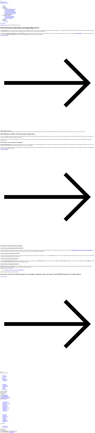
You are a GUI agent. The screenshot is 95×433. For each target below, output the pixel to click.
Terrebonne (5, 376)
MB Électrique (3, 25)
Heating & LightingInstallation (6, 408)
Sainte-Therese (5, 385)
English (4, 20)
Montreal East (5, 386)
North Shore (5, 389)
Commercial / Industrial (6, 15)
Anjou (4, 388)
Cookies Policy (5, 427)
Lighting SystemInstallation (5, 421)
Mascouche (5, 375)
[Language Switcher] (6, 20)
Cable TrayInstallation (4, 419)
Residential (5, 8)
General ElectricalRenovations (6, 402)
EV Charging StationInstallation (6, 404)
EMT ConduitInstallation (5, 417)
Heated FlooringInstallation (5, 410)
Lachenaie (4, 380)
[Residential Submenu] (7, 8)
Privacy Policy (5, 426)
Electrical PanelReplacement (5, 406)
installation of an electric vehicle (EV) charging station (82, 250)
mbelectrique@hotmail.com (5, 397)
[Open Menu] (0, 400)
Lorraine (4, 387)
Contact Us (5, 19)
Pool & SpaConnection (5, 415)
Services (7, 25)
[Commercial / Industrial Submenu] (11, 15)
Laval (4, 377)
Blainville (4, 378)
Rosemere (4, 384)
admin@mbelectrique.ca (4, 398)
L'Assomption (5, 379)
